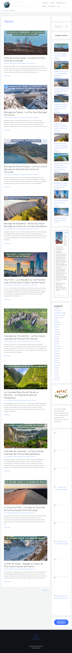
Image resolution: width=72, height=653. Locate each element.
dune (18, 512)
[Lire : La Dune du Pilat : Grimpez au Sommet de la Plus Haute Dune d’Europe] (25, 492)
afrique (56, 308)
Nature (44, 6)
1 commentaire (8, 117)
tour (30, 285)
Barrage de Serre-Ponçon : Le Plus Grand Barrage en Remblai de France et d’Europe (25, 169)
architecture (16, 117)
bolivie (56, 327)
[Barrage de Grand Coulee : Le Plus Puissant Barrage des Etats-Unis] (61, 65)
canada (56, 332)
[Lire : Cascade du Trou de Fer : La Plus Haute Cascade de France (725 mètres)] (25, 320)
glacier (28, 569)
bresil (55, 329)
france (23, 63)
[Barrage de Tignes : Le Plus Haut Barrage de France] (61, 83)
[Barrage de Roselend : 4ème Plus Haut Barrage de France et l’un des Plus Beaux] (61, 137)
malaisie (56, 358)
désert (56, 341)
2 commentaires (8, 400)
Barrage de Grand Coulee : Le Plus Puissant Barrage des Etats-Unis (61, 73)
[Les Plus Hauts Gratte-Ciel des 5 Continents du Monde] (61, 194)
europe (27, 117)
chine (55, 336)
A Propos (36, 635)
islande (56, 355)
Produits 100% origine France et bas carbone (61, 622)
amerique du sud (58, 315)
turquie (56, 377)
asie (55, 320)
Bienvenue (45, 2)
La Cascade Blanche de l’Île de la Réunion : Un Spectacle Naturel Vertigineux (21, 395)
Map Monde (51, 6)
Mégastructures (61, 2)
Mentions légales (35, 639)
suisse (55, 372)
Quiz (58, 6)
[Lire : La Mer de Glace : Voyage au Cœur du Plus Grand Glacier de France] (25, 548)
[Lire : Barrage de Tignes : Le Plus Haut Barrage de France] (25, 97)
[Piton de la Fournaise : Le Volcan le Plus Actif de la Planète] (61, 47)
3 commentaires (8, 228)
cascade (24, 341)
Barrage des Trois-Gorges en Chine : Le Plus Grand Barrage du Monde (61, 185)
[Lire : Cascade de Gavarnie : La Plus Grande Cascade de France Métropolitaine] (25, 436)
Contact (36, 637)
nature (19, 63)
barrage (22, 117)
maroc (56, 360)
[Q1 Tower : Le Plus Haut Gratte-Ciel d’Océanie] (61, 212)
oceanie (56, 365)
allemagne (57, 310)
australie (56, 322)
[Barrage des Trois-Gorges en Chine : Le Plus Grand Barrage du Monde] (61, 177)
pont (55, 367)
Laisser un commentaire (10, 63)
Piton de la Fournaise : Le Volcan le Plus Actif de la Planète (60, 56)
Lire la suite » (7, 75)
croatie (56, 339)
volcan (27, 63)
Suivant (45, 590)
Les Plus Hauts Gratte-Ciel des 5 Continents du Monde (61, 202)
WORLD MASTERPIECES (23, 4)
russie (55, 370)
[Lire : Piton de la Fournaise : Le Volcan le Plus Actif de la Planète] (25, 42)
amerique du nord (59, 312)
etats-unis (56, 346)
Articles (52, 2)
